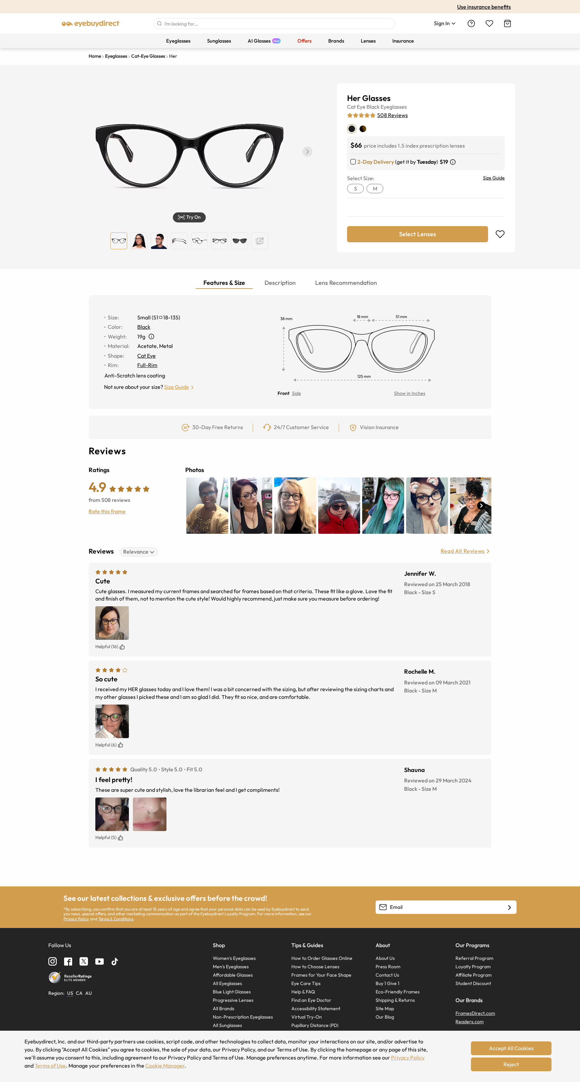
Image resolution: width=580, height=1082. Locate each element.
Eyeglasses (394, 106)
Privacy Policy (75, 918)
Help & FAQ (303, 992)
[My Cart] (507, 23)
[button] (307, 152)
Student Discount (473, 983)
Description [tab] (280, 283)
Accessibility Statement (315, 1009)
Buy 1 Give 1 (387, 983)
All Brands (223, 1009)
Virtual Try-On (306, 1017)
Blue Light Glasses (232, 992)
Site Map (385, 1009)
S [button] (355, 188)
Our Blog (385, 1017)
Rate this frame (107, 511)
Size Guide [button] (176, 386)
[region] (259, 241)
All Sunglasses (227, 1025)
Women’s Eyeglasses (234, 958)
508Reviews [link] (392, 115)
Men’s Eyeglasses (231, 967)
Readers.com (469, 1022)
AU (88, 993)
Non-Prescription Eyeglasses (243, 1017)
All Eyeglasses (227, 983)
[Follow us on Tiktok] (114, 961)
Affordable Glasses (233, 975)
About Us (385, 958)
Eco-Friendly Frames (398, 992)
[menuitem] (178, 41)
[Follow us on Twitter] (84, 961)
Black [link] (143, 326)
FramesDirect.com (475, 1013)
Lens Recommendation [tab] (346, 283)
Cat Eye (356, 106)
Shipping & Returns (395, 1000)
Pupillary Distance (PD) (314, 1025)
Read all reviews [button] (463, 551)
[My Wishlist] (489, 23)
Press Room (388, 967)
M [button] (375, 188)
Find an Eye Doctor (311, 1000)
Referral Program (474, 958)
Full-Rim (147, 365)
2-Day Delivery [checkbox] (375, 161)
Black (373, 106)
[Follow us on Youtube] (99, 961)
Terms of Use (50, 1065)
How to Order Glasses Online (321, 958)
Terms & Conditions (115, 918)
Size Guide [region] (494, 178)
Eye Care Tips (306, 983)
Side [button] (296, 393)
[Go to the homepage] (90, 23)
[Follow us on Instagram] (52, 961)
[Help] (471, 23)
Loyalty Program (473, 967)
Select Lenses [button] (417, 234)
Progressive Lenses (233, 1000)
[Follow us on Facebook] (68, 962)
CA (79, 993)
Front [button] (283, 393)
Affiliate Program (473, 975)
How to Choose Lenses (315, 967)
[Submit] (159, 23)
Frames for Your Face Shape (321, 975)
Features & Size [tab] (224, 283)
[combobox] (274, 23)
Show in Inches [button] (409, 393)
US (70, 993)
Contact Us (387, 975)
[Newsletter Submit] (509, 907)
